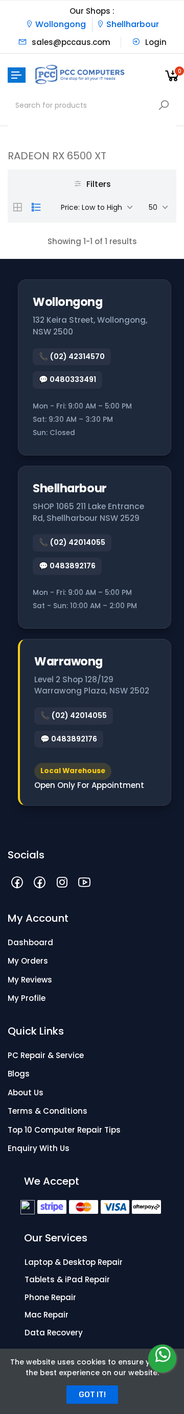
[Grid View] (17, 207)
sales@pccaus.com (70, 42)
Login (155, 42)
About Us (25, 1092)
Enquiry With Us (39, 1148)
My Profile (26, 998)
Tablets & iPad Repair (67, 1279)
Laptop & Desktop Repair (74, 1262)
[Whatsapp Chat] (162, 1359)
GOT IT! (92, 1394)
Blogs (19, 1073)
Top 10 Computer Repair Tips (64, 1129)
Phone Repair (50, 1297)
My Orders (28, 960)
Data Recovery (54, 1332)
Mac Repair (46, 1314)
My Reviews (30, 979)
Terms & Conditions (47, 1111)
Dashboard (30, 942)
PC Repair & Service (46, 1055)
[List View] (36, 207)
